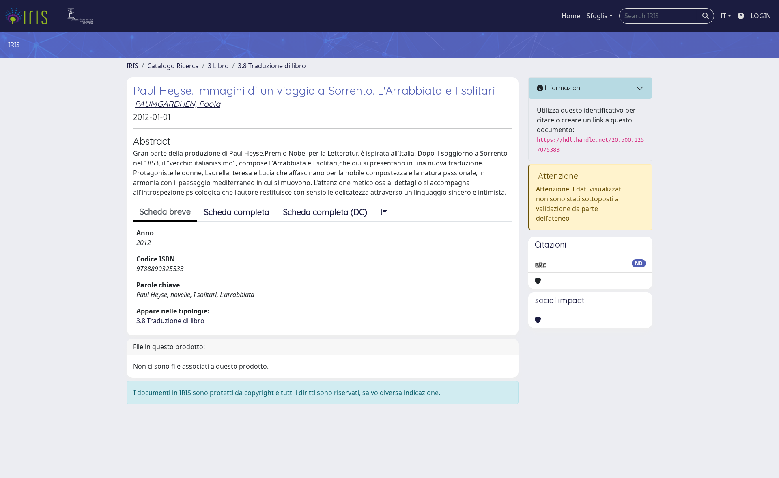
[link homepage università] (80, 16)
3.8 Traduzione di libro (272, 65)
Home (571, 15)
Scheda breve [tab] (165, 211)
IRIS (132, 65)
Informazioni (562, 88)
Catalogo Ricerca (173, 65)
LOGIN (761, 15)
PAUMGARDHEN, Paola (177, 104)
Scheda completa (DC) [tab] (325, 212)
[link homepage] (29, 16)
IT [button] (723, 15)
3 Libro (218, 65)
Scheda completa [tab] (236, 212)
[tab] (385, 212)
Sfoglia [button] (597, 15)
